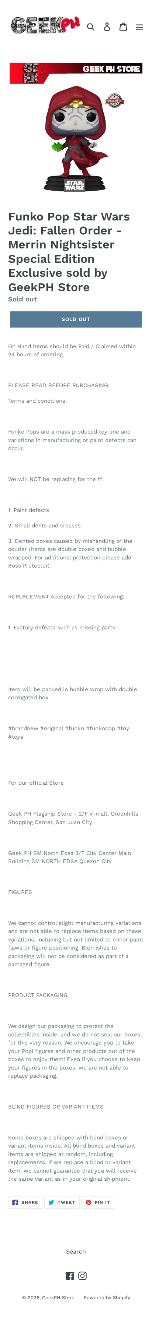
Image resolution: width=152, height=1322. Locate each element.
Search (76, 1251)
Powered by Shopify (107, 1297)
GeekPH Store (58, 1297)
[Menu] (139, 26)
